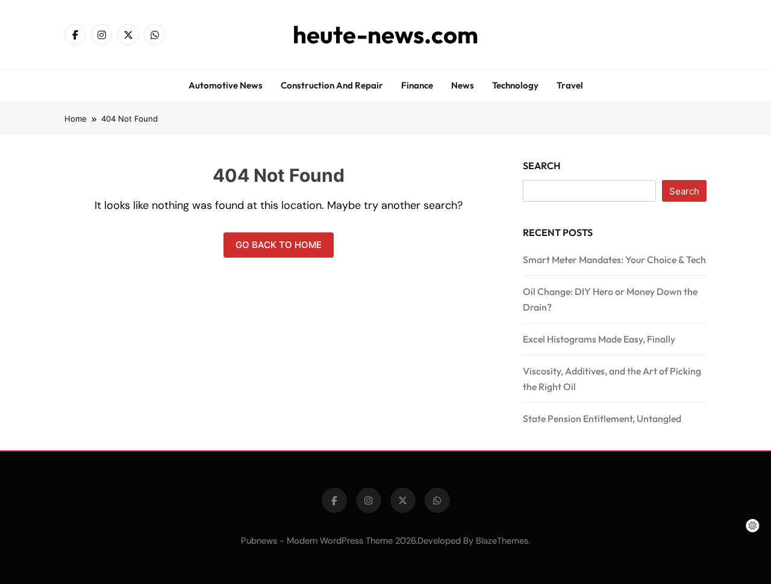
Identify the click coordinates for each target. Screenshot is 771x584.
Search (542, 166)
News (462, 85)
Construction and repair (332, 85)
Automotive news (226, 85)
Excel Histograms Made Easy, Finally (599, 339)
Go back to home (279, 244)
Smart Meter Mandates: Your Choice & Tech (614, 259)
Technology (515, 85)
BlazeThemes (502, 540)
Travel (570, 85)
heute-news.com (385, 34)
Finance (417, 85)
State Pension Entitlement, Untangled (602, 418)
